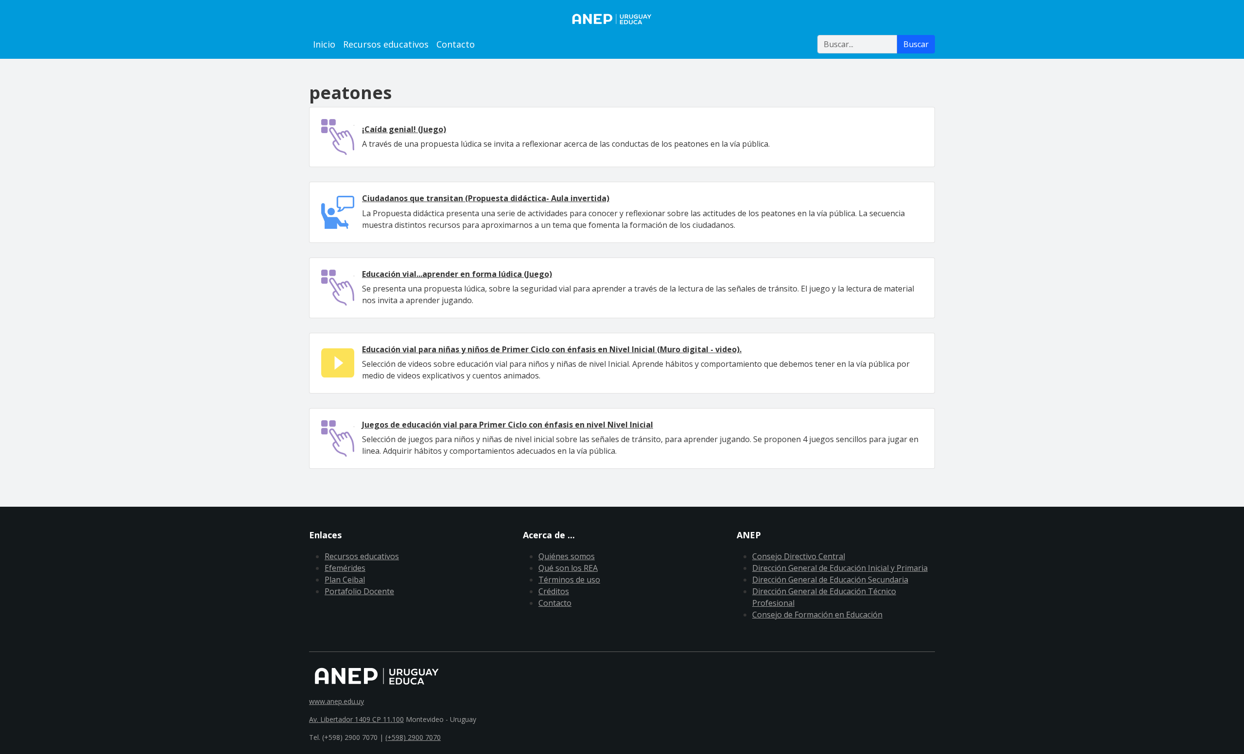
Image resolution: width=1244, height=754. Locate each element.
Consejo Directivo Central (798, 556)
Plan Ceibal (345, 579)
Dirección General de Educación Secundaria (830, 579)
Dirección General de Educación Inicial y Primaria (840, 568)
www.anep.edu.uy (336, 701)
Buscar (916, 44)
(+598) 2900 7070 (413, 737)
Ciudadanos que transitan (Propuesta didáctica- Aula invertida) (485, 198)
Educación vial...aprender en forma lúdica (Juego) (457, 274)
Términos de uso (569, 579)
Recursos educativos (386, 44)
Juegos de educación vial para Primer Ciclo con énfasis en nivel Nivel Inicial (507, 424)
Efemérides (345, 568)
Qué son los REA (568, 568)
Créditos (553, 591)
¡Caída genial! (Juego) (404, 129)
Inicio (324, 44)
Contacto (455, 44)
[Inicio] (622, 19)
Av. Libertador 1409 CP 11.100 (356, 719)
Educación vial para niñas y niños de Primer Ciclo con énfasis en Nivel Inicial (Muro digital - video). (552, 349)
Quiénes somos (566, 556)
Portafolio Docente (359, 591)
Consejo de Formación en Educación (817, 614)
